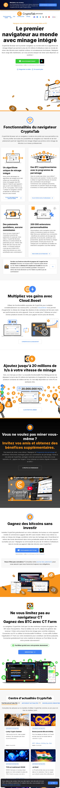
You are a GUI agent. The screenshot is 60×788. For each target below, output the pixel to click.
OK (54, 783)
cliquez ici (42, 65)
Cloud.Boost (42, 308)
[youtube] (49, 17)
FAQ (14, 16)
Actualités (20, 16)
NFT (11, 17)
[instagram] (46, 17)
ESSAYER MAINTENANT (29, 61)
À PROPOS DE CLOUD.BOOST (30, 341)
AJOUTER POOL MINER (30, 410)
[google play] (42, 61)
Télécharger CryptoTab (28, 550)
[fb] (37, 17)
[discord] (34, 17)
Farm (6, 17)
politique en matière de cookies (11, 785)
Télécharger (7, 16)
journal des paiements (44, 562)
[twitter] (43, 17)
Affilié (28, 16)
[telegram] (40, 17)
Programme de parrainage (45, 452)
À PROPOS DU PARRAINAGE (30, 468)
